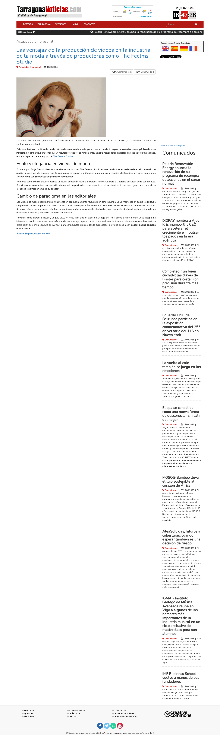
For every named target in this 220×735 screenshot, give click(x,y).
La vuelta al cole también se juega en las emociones (181, 366)
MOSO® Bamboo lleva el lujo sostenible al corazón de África (180, 481)
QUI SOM (28, 713)
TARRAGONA (44, 24)
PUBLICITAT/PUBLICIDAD (126, 716)
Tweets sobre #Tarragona (172, 145)
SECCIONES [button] (61, 24)
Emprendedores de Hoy (37, 233)
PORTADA (28, 24)
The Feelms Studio (63, 156)
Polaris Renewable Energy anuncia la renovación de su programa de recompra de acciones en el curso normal (148, 32)
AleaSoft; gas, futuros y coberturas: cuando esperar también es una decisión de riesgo (181, 537)
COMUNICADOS (77, 710)
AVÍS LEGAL (75, 713)
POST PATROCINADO (125, 713)
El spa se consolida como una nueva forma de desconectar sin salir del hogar (181, 413)
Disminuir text (147, 71)
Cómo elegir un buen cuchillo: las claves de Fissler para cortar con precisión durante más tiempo (180, 279)
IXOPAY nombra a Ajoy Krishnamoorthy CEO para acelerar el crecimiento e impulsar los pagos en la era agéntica (180, 230)
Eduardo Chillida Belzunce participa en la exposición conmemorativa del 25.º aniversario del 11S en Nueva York (181, 325)
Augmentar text (123, 71)
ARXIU (76, 24)
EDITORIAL (29, 716)
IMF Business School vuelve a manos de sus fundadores (180, 677)
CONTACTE (89, 24)
